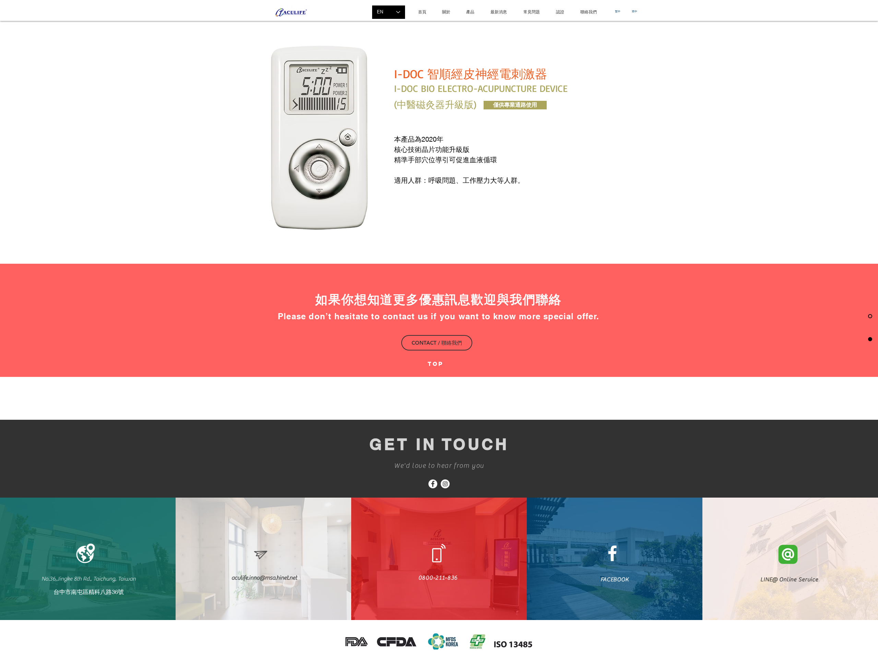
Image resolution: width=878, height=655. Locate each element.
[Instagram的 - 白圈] (445, 483)
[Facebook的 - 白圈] (432, 483)
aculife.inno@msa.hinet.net (264, 577)
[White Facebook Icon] (612, 553)
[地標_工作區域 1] (85, 553)
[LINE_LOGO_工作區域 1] (788, 554)
